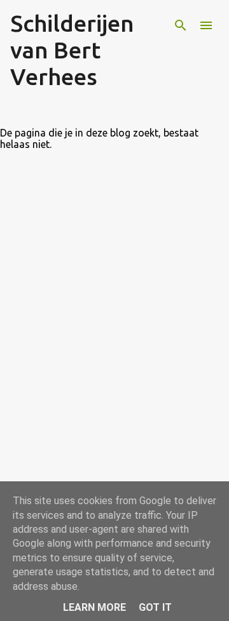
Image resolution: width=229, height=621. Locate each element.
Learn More (94, 607)
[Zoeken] (180, 25)
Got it (155, 607)
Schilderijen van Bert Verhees (72, 50)
